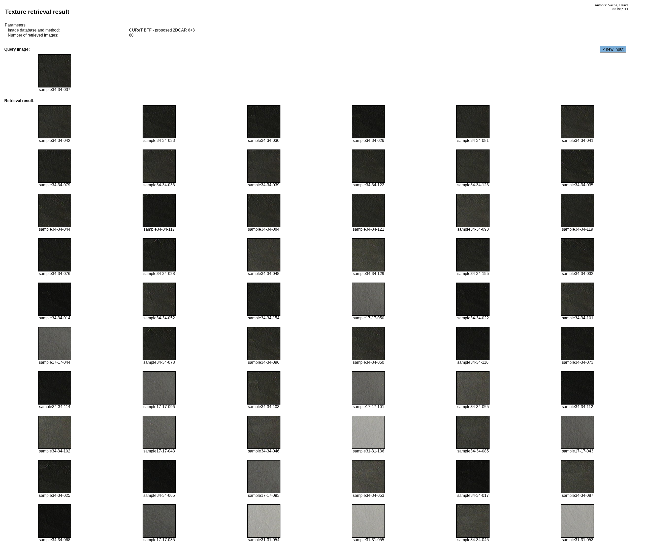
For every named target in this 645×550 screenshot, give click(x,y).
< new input (613, 49)
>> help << (620, 9)
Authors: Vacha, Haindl (611, 5)
